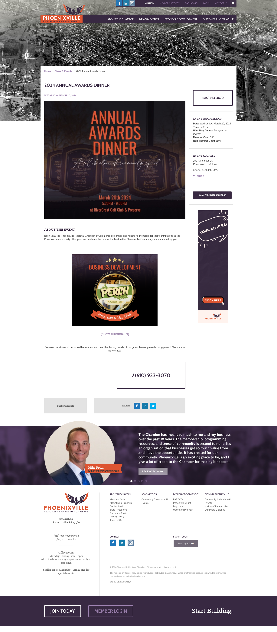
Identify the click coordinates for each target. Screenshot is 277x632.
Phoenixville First (182, 503)
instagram (132, 3)
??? (233, 3)
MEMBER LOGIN (110, 611)
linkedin (126, 3)
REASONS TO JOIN (153, 471)
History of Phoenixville (216, 506)
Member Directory (169, 3)
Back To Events (65, 405)
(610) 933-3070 (152, 375)
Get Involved (116, 506)
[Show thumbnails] (115, 334)
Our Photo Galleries (215, 509)
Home (47, 71)
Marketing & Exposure (121, 503)
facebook (119, 3)
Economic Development (185, 494)
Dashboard (191, 3)
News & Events (63, 71)
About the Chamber (120, 494)
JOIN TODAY (62, 611)
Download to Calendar (213, 195)
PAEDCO (178, 499)
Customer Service (119, 513)
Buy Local (178, 506)
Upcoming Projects (183, 509)
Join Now (149, 3)
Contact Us (221, 3)
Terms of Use (116, 520)
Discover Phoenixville (217, 494)
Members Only (117, 499)
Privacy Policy (117, 516)
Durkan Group (124, 582)
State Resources (118, 509)
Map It (200, 175)
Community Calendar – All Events (155, 501)
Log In (206, 3)
